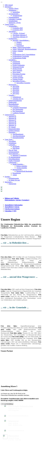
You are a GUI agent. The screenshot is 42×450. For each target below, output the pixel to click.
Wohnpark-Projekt (18, 67)
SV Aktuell (12, 127)
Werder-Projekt (17, 69)
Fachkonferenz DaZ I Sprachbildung (24, 54)
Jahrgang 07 (12, 120)
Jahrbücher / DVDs (15, 22)
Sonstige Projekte (18, 77)
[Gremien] (15, 95)
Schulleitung (12, 143)
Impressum (8, 182)
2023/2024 (16, 90)
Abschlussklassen (18, 134)
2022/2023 (16, 92)
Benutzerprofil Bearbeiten (24, 171)
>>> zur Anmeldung (7, 404)
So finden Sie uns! (14, 180)
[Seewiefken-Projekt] (25, 81)
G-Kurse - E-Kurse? (19, 33)
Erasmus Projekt (18, 79)
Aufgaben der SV (18, 99)
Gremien (11, 95)
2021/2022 (16, 93)
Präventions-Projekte (19, 74)
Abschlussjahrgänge (19, 136)
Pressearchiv (12, 84)
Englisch (19, 44)
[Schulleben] (16, 60)
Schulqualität (13, 26)
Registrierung (17, 173)
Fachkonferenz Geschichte (21, 56)
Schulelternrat (17, 97)
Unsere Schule (9, 24)
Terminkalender (13, 14)
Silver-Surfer (16, 72)
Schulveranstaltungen (15, 100)
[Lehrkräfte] (16, 145)
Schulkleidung (13, 21)
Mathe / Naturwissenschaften (21, 47)
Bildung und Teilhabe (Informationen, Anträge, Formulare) (17, 199)
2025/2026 (16, 86)
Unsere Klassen (9, 115)
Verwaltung (12, 141)
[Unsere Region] (18, 106)
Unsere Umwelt (17, 76)
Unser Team (8, 139)
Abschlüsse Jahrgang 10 (20, 37)
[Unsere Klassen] (15, 115)
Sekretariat (8, 7)
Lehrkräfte (12, 145)
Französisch (20, 46)
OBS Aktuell (9, 5)
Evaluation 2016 (18, 30)
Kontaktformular (14, 178)
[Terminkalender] (19, 14)
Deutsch (18, 42)
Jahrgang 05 (12, 116)
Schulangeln (16, 63)
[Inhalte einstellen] (23, 164)
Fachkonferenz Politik (19, 58)
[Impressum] (12, 182)
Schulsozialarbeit (14, 152)
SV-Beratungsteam (14, 157)
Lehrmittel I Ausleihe (15, 19)
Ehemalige (12, 132)
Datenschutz (12, 184)
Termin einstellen (21, 168)
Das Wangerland (18, 111)
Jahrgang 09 (12, 123)
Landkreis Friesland (19, 113)
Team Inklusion (13, 153)
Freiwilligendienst (14, 159)
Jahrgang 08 (12, 122)
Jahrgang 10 (12, 125)
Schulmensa (12, 10)
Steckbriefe (16, 146)
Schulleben (12, 60)
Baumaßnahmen (14, 104)
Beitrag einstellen (21, 166)
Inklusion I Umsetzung (20, 155)
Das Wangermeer (18, 109)
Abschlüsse (12, 31)
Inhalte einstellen (18, 164)
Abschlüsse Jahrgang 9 (20, 35)
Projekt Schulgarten (19, 65)
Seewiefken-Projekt (19, 81)
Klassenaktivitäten (14, 129)
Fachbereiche (13, 38)
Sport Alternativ (17, 70)
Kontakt (7, 176)
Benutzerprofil (17, 169)
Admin (15, 175)
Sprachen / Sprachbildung (20, 40)
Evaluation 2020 (18, 28)
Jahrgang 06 (12, 118)
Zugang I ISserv (14, 8)
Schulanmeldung (14, 17)
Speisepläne (16, 12)
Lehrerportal (12, 162)
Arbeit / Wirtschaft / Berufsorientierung (25, 49)
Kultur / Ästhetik (18, 51)
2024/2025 (16, 88)
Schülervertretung (14, 130)
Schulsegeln (16, 61)
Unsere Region (13, 106)
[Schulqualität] (17, 26)
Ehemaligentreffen (18, 138)
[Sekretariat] (12, 7)
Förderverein (13, 102)
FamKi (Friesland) (14, 161)
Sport (14, 53)
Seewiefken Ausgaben (23, 83)
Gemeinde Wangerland (20, 107)
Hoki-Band (16, 148)
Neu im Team (13, 150)
